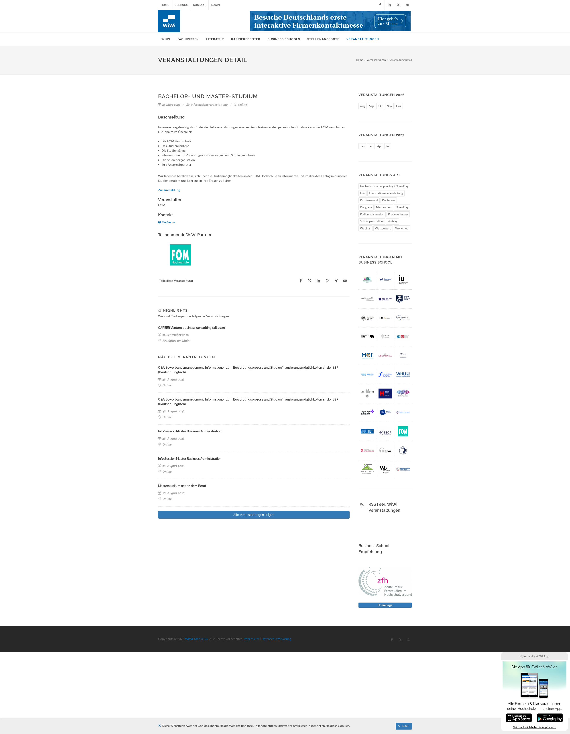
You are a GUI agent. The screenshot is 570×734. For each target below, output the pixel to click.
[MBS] (403, 299)
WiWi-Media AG (196, 639)
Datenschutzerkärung (276, 639)
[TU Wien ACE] (403, 337)
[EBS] (367, 393)
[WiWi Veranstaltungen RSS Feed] (362, 504)
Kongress (366, 207)
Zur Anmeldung (169, 190)
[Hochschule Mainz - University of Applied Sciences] (367, 337)
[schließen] (159, 726)
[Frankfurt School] (385, 375)
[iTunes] (519, 717)
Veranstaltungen (376, 59)
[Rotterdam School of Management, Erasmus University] (403, 356)
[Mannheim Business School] (367, 318)
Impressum (251, 639)
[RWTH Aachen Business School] (367, 375)
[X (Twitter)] (398, 5)
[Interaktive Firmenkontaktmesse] (330, 21)
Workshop (401, 228)
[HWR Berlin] (367, 450)
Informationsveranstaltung (386, 193)
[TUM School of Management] (367, 431)
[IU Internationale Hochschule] (403, 280)
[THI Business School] (385, 280)
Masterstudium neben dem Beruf (182, 486)
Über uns (181, 4)
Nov (389, 106)
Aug (362, 106)
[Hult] (385, 337)
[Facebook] (380, 5)
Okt (380, 106)
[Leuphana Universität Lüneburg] (385, 356)
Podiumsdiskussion (372, 214)
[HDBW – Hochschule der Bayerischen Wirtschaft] (385, 450)
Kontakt (199, 4)
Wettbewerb (383, 228)
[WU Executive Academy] (385, 469)
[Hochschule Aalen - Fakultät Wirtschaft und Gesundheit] (403, 393)
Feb (370, 146)
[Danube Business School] (403, 450)
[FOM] (180, 255)
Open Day (402, 207)
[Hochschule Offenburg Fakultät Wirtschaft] (385, 393)
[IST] (367, 469)
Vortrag (392, 221)
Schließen (403, 726)
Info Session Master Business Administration (189, 431)
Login (215, 4)
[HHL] (385, 318)
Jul (387, 146)
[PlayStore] (550, 717)
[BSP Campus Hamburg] (403, 469)
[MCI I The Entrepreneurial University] (367, 356)
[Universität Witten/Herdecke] (403, 318)
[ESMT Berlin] (385, 412)
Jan (362, 146)
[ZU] (367, 299)
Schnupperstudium (372, 221)
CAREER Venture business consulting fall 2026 (191, 327)
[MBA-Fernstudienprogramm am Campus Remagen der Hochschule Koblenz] (385, 299)
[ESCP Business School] (385, 431)
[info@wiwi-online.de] (407, 5)
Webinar (365, 228)
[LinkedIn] (389, 5)
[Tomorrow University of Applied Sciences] (367, 412)
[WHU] (403, 375)
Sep (371, 106)
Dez (398, 106)
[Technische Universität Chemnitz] (367, 280)
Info (362, 193)
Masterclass (384, 207)
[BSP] (403, 412)
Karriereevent (369, 200)
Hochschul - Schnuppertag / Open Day (384, 186)
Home (165, 4)
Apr (379, 146)
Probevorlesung (398, 214)
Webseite (168, 222)
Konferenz (388, 200)
